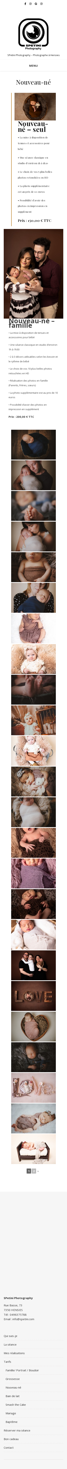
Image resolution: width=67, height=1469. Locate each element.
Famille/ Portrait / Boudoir (22, 1370)
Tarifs (7, 1361)
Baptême (11, 1422)
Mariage (11, 1413)
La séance (10, 1344)
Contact (9, 1447)
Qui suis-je (10, 1336)
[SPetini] (33, 34)
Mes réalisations (14, 1353)
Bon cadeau (11, 1439)
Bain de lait (13, 1396)
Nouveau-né (13, 1387)
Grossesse (13, 1379)
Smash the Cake (16, 1404)
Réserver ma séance (17, 1430)
